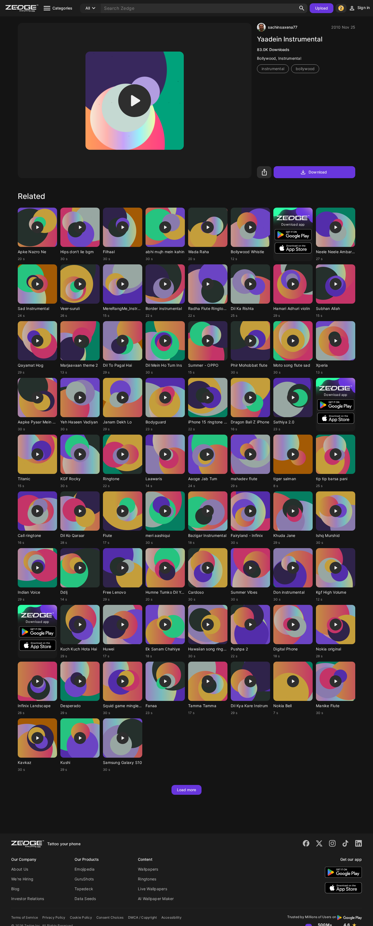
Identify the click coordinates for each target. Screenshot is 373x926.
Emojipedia (85, 869)
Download (318, 172)
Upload (321, 8)
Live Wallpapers (152, 888)
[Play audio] (134, 100)
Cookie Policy (81, 917)
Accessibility (171, 917)
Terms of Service (24, 917)
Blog (15, 888)
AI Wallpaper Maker (156, 898)
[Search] (301, 8)
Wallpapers (148, 869)
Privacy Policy (54, 917)
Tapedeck (84, 888)
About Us (19, 869)
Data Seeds (85, 898)
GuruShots (84, 879)
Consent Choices (110, 917)
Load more (186, 789)
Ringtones (147, 879)
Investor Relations (27, 898)
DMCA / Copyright (142, 917)
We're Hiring (22, 879)
